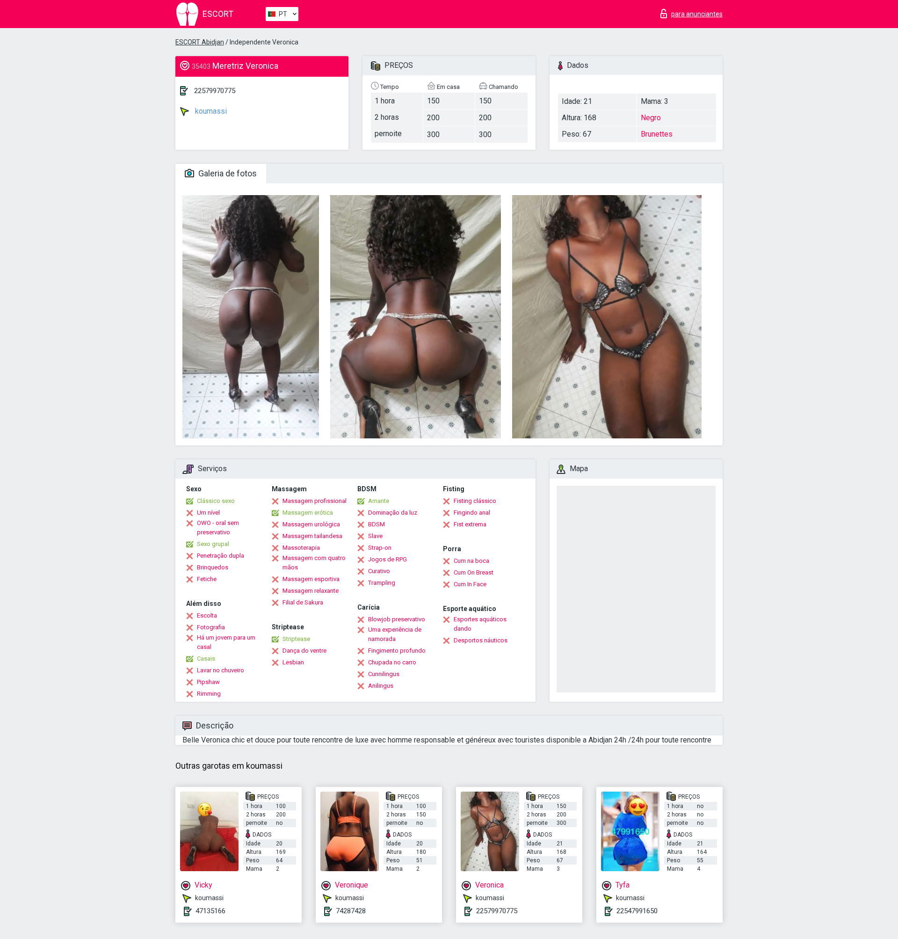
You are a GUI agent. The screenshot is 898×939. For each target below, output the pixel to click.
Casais (206, 658)
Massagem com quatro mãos (314, 562)
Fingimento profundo (397, 650)
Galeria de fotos (226, 173)
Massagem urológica (311, 524)
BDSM (376, 524)
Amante (378, 500)
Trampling (381, 582)
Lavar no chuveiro (220, 670)
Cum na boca (471, 560)
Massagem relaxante (310, 590)
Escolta (207, 615)
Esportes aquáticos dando (480, 624)
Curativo (379, 571)
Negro (651, 117)
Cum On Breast (473, 572)
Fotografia (211, 627)
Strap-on (379, 547)
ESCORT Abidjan (199, 42)
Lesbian (293, 662)
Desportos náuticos (480, 640)
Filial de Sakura (302, 602)
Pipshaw (208, 681)
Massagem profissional (314, 500)
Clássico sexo (216, 500)
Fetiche (207, 578)
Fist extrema (470, 524)
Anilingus (380, 685)
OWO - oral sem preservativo (218, 527)
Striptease (296, 638)
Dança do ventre (304, 650)
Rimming (209, 693)
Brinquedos (212, 567)
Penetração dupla (220, 555)
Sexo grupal (213, 543)
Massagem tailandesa (312, 535)
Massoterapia (301, 547)
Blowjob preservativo (396, 619)
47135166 (210, 911)
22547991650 (637, 911)
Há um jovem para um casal (226, 642)
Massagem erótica (307, 512)
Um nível (208, 512)
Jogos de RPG (387, 559)
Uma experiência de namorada (394, 634)
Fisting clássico (475, 500)
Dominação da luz (392, 512)
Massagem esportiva (311, 578)
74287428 (351, 911)
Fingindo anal (472, 512)
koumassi (210, 111)
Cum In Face (470, 584)
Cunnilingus (383, 673)
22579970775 (214, 91)
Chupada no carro (392, 662)
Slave (375, 535)
